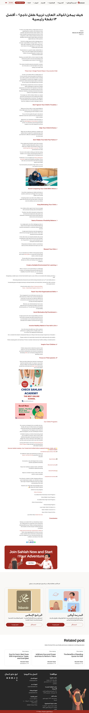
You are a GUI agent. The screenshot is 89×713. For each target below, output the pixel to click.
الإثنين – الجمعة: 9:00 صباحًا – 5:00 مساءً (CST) (30, 701)
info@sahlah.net (33, 680)
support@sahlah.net (32, 686)
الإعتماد (43, 3)
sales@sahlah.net (33, 692)
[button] (71, 3)
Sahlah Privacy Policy (32, 705)
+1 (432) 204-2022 (33, 698)
